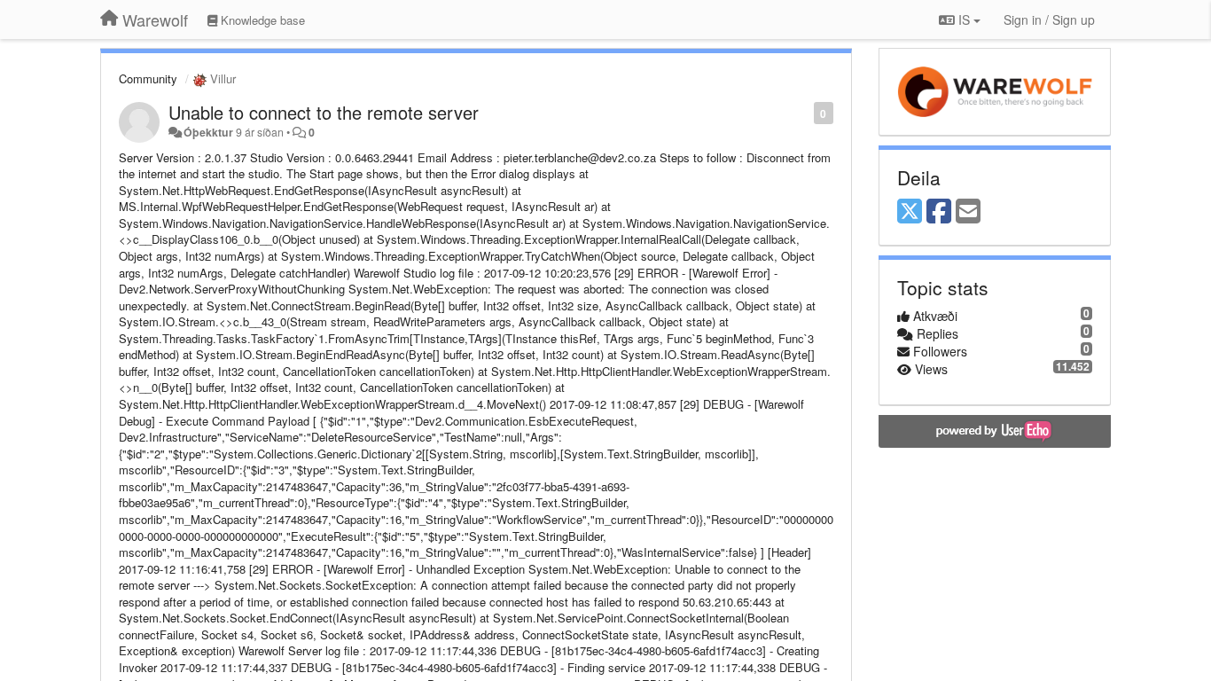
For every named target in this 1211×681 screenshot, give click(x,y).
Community (148, 78)
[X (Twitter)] (909, 212)
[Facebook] (938, 212)
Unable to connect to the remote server (323, 112)
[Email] (968, 212)
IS (964, 19)
